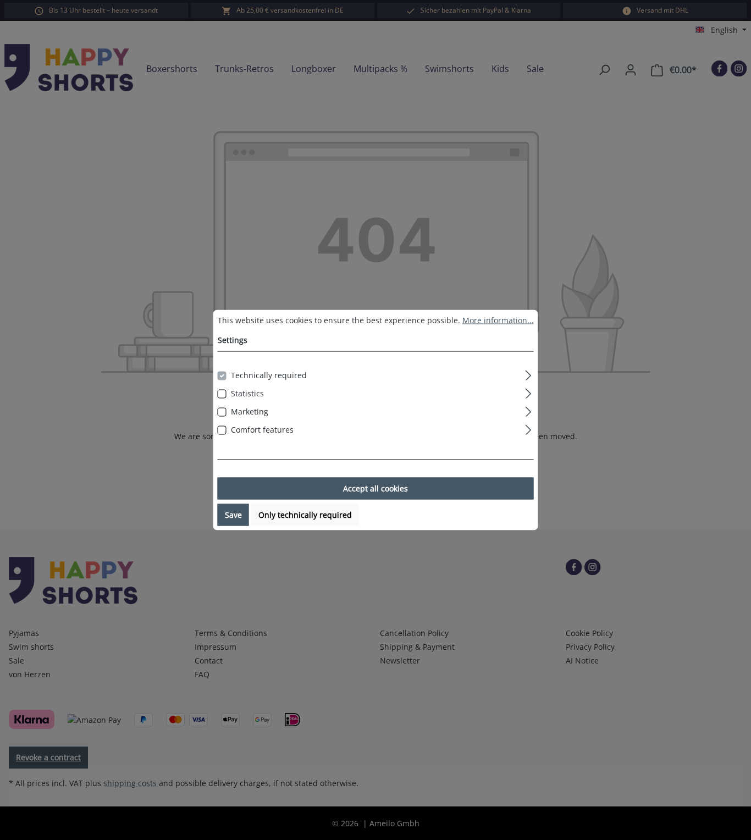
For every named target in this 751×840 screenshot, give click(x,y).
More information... (498, 320)
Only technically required (305, 515)
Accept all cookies (375, 488)
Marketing (249, 411)
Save (233, 515)
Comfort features (262, 429)
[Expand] (528, 373)
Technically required (269, 375)
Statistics (247, 393)
